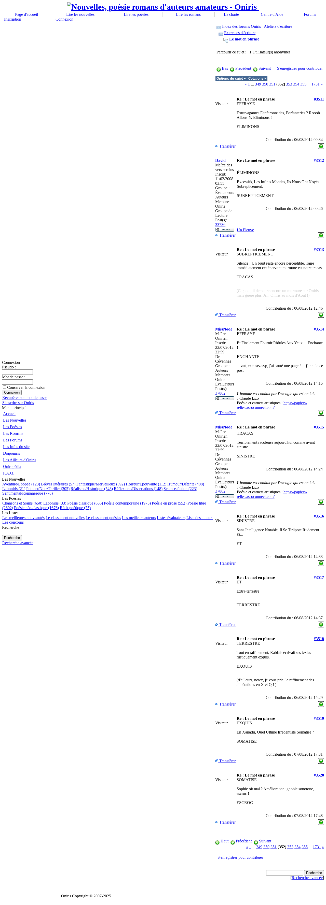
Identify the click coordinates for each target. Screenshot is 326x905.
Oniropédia (12, 466)
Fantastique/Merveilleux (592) (100, 484)
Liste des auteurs (199, 517)
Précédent (243, 68)
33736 (220, 224)
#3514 (319, 329)
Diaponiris (11, 453)
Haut (224, 841)
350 (265, 84)
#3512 (319, 160)
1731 (315, 84)
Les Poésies (12, 427)
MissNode (223, 329)
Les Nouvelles (14, 420)
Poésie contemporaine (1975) (127, 503)
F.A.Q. (8, 473)
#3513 (319, 249)
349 (258, 84)
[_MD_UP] (321, 145)
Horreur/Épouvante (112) (146, 484)
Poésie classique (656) (85, 503)
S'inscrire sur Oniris (18, 402)
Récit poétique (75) (75, 508)
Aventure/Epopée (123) (21, 484)
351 (272, 84)
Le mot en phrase (244, 39)
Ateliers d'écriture (278, 26)
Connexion (64, 19)
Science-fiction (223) (180, 488)
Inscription (12, 19)
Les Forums (12, 440)
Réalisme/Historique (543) (92, 488)
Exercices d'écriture (239, 33)
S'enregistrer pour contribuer (300, 68)
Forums (310, 14)
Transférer (227, 146)
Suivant (265, 68)
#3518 (319, 639)
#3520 (319, 775)
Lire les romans (188, 14)
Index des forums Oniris (241, 26)
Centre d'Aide (272, 14)
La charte (231, 14)
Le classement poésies (103, 517)
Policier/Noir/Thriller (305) (48, 488)
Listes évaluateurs (171, 517)
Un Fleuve (245, 230)
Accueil (9, 413)
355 (303, 84)
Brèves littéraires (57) (58, 484)
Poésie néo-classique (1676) (36, 508)
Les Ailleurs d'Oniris (19, 460)
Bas (225, 68)
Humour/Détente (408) (185, 484)
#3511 (319, 99)
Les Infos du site (16, 446)
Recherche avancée (17, 543)
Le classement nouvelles (65, 517)
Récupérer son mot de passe (24, 397)
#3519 (319, 718)
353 (289, 84)
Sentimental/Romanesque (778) (27, 493)
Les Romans (13, 433)
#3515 (319, 427)
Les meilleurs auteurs (139, 517)
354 (296, 84)
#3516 (319, 516)
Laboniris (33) (54, 503)
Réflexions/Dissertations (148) (138, 488)
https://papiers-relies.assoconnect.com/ (272, 405)
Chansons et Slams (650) (22, 503)
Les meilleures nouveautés (23, 517)
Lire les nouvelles (80, 14)
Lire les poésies (136, 14)
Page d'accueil (26, 14)
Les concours (13, 522)
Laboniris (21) (13, 488)
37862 (220, 393)
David (220, 160)
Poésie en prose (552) (169, 503)
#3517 (319, 577)
